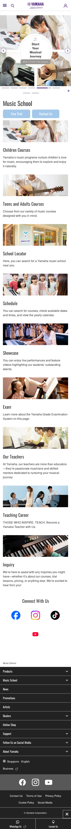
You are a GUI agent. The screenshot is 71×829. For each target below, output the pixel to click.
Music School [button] (10, 680)
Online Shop (9, 725)
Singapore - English (18, 761)
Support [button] (7, 733)
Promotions (9, 698)
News (5, 689)
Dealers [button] (7, 716)
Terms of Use (34, 796)
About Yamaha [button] (10, 751)
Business (8, 768)
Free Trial (16, 113)
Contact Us (45, 113)
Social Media (45, 802)
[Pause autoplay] (68, 90)
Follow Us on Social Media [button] (17, 742)
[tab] (5, 88)
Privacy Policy (53, 796)
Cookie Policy (26, 802)
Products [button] (7, 671)
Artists (6, 707)
